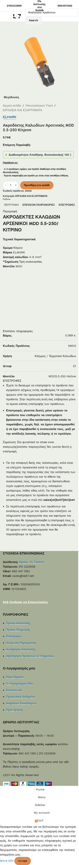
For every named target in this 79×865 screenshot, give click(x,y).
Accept (22, 860)
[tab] (11, 205)
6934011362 (65, 5)
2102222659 (14, 5)
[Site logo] (16, 16)
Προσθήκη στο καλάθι (37, 185)
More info (7, 860)
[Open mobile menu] (4, 16)
